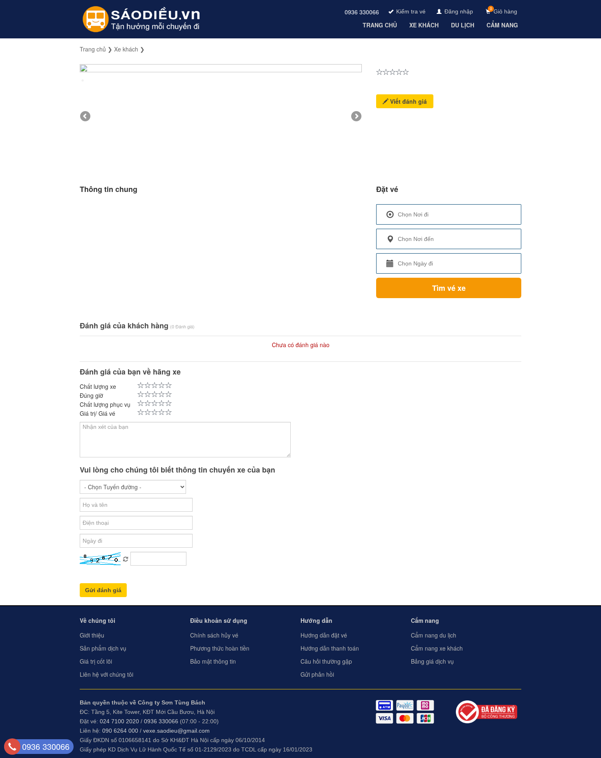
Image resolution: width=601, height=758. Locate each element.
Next (356, 117)
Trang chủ (93, 49)
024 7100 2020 (119, 721)
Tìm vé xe (449, 288)
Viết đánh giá (407, 101)
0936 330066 (362, 12)
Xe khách (126, 49)
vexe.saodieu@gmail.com (176, 730)
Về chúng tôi (97, 620)
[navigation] (380, 25)
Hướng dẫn (316, 620)
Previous (86, 117)
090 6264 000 (120, 730)
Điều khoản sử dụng (218, 620)
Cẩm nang (425, 620)
